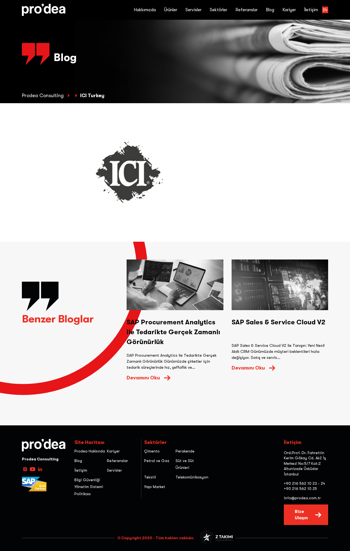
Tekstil (150, 477)
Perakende (185, 451)
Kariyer (289, 9)
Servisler (114, 470)
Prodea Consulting (43, 95)
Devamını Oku (143, 377)
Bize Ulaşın (301, 514)
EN (325, 10)
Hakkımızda (145, 9)
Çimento (152, 451)
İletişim (311, 9)
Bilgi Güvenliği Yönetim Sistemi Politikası (88, 487)
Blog (270, 9)
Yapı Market (154, 486)
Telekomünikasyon (192, 477)
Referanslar (246, 9)
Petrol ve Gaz (156, 460)
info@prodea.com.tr (302, 498)
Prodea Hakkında (89, 451)
